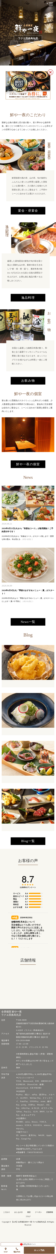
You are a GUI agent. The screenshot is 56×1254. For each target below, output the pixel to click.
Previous (4, 434)
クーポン (38, 1212)
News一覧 (28, 622)
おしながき (18, 1212)
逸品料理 (28, 297)
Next (49, 434)
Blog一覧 (28, 841)
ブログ (28, 1216)
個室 (29, 1212)
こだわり (6, 1212)
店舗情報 (49, 1212)
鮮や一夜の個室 (28, 464)
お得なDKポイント (28, 1244)
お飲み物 (28, 380)
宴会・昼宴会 (28, 210)
